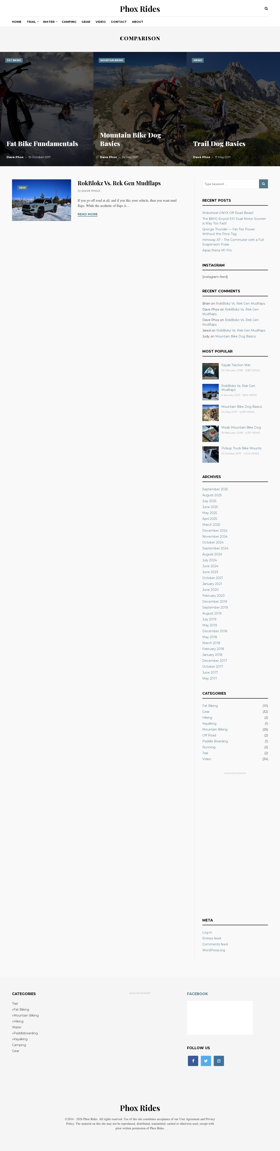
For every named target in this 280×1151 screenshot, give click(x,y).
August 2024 (212, 554)
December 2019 (214, 602)
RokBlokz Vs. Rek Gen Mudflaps (119, 183)
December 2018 (214, 631)
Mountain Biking (111, 60)
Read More (88, 214)
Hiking (198, 60)
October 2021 (212, 578)
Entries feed (211, 938)
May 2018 (209, 637)
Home (16, 21)
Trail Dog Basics (219, 143)
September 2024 (215, 548)
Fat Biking (14, 60)
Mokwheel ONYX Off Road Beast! (228, 213)
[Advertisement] (235, 842)
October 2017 (212, 667)
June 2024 (210, 566)
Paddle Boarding (215, 741)
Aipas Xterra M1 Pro (217, 250)
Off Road (209, 735)
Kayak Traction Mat (235, 365)
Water (49, 21)
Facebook (197, 994)
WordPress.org (213, 950)
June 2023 (210, 572)
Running (208, 747)
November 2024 (215, 536)
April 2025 (209, 519)
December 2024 (215, 531)
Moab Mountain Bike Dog (241, 427)
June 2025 (210, 507)
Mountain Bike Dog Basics (130, 139)
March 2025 (211, 525)
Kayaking (209, 724)
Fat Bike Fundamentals (42, 143)
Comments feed (215, 944)
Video (101, 21)
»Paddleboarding (25, 1033)
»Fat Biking (20, 1010)
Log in (207, 932)
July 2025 (209, 501)
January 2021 (212, 584)
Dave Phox (15, 157)
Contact (119, 21)
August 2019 (212, 613)
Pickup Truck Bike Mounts (241, 448)
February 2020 (213, 596)
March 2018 (211, 643)
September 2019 (215, 607)
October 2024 (213, 542)
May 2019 (209, 625)
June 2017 (210, 672)
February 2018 (213, 649)
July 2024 (209, 560)
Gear (86, 21)
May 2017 (209, 678)
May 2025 (209, 513)
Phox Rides (140, 8)
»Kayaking (20, 1039)
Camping (69, 21)
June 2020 (210, 590)
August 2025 (212, 495)
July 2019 (209, 619)
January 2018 (212, 655)
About (137, 21)
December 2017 (214, 661)
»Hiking (17, 1021)
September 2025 (215, 489)
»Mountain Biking (25, 1015)
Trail (31, 21)
